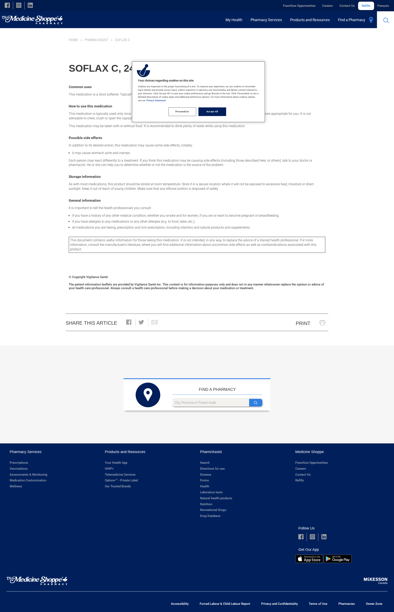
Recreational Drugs (213, 510)
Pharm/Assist (96, 40)
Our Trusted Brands (118, 486)
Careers (327, 6)
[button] (7, 6)
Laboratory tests (211, 492)
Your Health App (116, 463)
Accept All (212, 111)
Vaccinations (19, 469)
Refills (366, 6)
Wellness (16, 486)
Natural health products (216, 498)
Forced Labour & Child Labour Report (225, 604)
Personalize (182, 111)
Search (205, 463)
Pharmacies (346, 604)
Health (204, 486)
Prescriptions (19, 463)
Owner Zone (374, 604)
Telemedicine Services (120, 474)
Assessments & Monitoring (28, 474)
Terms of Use (318, 604)
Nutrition (206, 504)
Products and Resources (125, 452)
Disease (205, 474)
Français (383, 6)
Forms (204, 480)
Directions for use (212, 469)
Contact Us (347, 6)
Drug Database (210, 516)
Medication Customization (28, 480)
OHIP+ (109, 469)
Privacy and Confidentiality (279, 604)
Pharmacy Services (25, 452)
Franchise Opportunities (299, 6)
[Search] (255, 402)
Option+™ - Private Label (121, 480)
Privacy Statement (156, 100)
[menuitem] (234, 20)
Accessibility (180, 604)
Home (73, 40)
